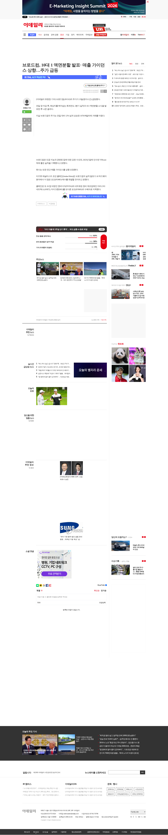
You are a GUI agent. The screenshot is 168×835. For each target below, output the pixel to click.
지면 (134, 17)
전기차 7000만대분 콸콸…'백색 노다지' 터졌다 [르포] (118, 753)
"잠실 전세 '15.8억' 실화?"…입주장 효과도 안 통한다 (118, 739)
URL (29, 129)
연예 (142, 64)
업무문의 (54, 832)
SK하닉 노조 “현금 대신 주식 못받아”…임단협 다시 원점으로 (121, 743)
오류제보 (115, 832)
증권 (62, 35)
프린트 (29, 124)
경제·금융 (54, 35)
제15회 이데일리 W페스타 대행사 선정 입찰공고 (49, 772)
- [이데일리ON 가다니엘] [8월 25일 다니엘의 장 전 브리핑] (83, 788)
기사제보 (124, 832)
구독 (130, 17)
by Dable (31, 421)
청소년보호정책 (76, 832)
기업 (67, 35)
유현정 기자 (27, 108)
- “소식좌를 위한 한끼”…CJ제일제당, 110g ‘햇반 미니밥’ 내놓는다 (41, 788)
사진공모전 (139, 789)
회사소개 (27, 832)
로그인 (144, 17)
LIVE (24, 17)
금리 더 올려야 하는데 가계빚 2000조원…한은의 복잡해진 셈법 (122, 746)
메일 (24, 124)
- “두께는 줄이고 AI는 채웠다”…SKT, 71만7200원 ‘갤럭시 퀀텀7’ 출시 (41, 795)
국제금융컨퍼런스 (123, 794)
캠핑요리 (111, 794)
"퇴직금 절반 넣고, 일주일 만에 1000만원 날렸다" (117, 735)
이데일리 (44, 25)
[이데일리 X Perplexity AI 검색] (64, 77)
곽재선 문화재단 (137, 794)
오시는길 (45, 832)
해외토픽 (79, 35)
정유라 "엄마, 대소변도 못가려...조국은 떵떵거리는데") (54, 367)
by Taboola (31, 335)
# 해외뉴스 (41, 204)
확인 (142, 772)
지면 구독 (103, 320)
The (141, 35)
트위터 (29, 120)
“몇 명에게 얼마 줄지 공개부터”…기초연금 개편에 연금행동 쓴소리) (59, 377)
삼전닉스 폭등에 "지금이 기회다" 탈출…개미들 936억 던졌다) (57, 373)
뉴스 (130, 64)
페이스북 (24, 120)
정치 (73, 35)
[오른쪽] (66, 388)
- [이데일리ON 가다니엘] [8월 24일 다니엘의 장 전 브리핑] (83, 792)
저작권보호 (106, 832)
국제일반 (88, 35)
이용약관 (63, 832)
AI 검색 (32, 35)
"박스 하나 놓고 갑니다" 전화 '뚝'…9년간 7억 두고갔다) (55, 364)
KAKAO (24, 129)
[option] (65, 16)
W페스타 (129, 789)
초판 (138, 17)
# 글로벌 (52, 204)
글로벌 (46, 35)
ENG (124, 17)
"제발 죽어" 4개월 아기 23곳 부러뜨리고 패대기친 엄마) (55, 370)
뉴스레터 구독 (95, 320)
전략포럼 (120, 789)
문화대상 (111, 789)
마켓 (133, 35)
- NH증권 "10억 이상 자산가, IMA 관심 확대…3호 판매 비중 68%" (41, 792)
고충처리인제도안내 (93, 832)
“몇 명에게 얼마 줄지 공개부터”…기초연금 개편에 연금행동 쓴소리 (123, 749)
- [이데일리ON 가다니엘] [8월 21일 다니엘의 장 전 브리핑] (83, 795)
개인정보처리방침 (135, 832)
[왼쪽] (63, 388)
